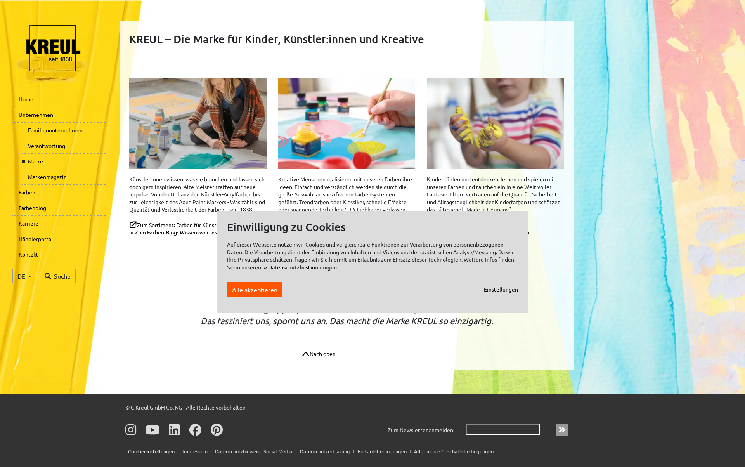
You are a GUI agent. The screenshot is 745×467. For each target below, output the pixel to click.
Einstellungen (501, 289)
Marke (35, 161)
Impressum (195, 451)
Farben (27, 192)
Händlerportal (36, 238)
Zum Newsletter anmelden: (421, 429)
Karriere (28, 223)
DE (22, 276)
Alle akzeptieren (254, 289)
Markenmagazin (47, 176)
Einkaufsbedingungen (383, 451)
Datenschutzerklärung (325, 451)
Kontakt (28, 254)
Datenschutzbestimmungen (302, 267)
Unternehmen (36, 114)
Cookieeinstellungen (152, 451)
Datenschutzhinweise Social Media (254, 451)
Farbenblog (32, 207)
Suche (62, 276)
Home (26, 98)
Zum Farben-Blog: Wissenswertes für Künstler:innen (199, 232)
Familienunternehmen (55, 130)
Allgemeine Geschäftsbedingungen (454, 451)
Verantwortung (46, 145)
